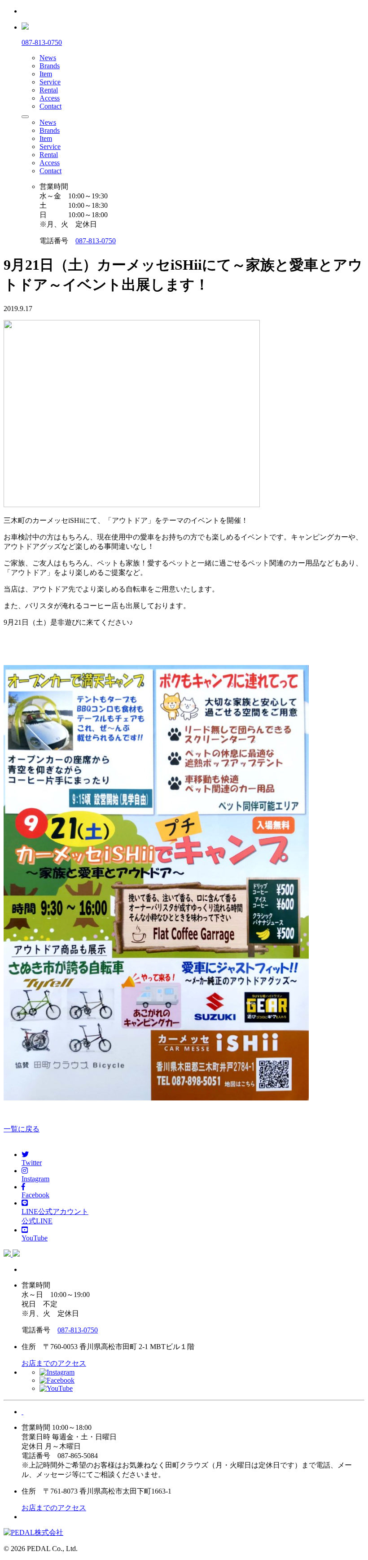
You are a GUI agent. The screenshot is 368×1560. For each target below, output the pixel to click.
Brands (49, 66)
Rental (48, 90)
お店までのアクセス (54, 1363)
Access (49, 98)
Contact (50, 106)
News (47, 57)
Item (45, 74)
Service (50, 82)
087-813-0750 (95, 241)
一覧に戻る (21, 1129)
